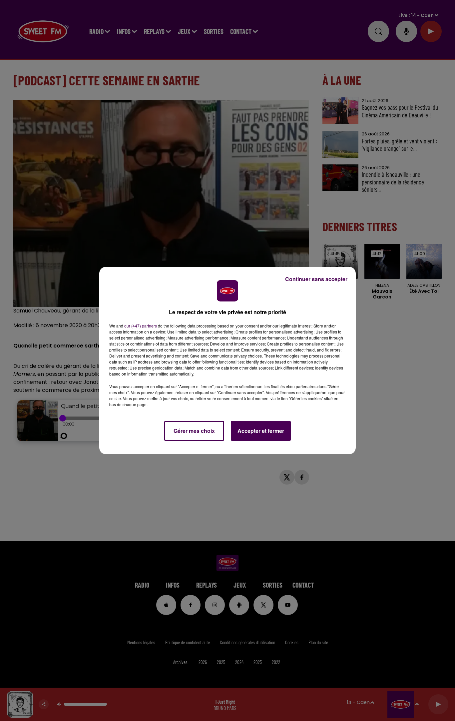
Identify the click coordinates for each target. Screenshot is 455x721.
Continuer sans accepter (316, 279)
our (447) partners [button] (140, 325)
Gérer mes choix (194, 431)
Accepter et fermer (260, 431)
